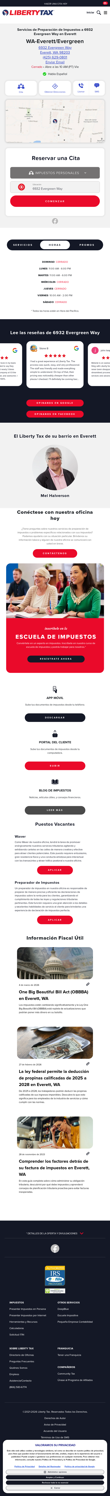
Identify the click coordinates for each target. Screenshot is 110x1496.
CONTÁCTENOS (55, 553)
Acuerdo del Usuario (55, 1431)
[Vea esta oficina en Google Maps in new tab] (15, 350)
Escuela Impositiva (68, 1315)
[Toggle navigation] (105, 12)
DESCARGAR (55, 717)
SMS (97, 91)
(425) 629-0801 (55, 57)
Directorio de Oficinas (21, 1355)
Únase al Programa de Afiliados (75, 1380)
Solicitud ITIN (16, 1334)
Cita (21, 92)
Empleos (14, 1374)
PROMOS (87, 245)
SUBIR (55, 765)
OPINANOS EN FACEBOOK (55, 414)
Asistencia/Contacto (20, 1380)
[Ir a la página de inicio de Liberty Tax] (28, 12)
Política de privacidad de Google (80, 1466)
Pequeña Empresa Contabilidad (75, 1322)
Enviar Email (55, 61)
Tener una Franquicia (69, 1355)
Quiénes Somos (18, 1368)
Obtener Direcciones (55, 91)
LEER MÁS (55, 810)
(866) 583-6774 (18, 1387)
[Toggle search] (99, 13)
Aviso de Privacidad (55, 1424)
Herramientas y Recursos (23, 1322)
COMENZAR (55, 201)
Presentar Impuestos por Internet (27, 1315)
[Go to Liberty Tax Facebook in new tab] (55, 1248)
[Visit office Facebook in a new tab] (55, 221)
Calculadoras (16, 1328)
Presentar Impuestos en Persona (27, 1309)
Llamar (81, 91)
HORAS (55, 245)
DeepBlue (63, 1309)
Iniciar (90, 12)
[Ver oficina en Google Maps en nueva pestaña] (55, 121)
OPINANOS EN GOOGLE (55, 403)
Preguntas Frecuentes (21, 1361)
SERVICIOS (23, 245)
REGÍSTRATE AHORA (56, 658)
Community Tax (66, 1373)
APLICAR (55, 870)
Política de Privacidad (24, 1466)
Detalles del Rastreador (50, 1466)
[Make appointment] (105, 3)
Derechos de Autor (55, 1418)
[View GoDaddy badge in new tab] (55, 1290)
